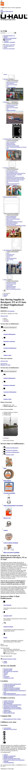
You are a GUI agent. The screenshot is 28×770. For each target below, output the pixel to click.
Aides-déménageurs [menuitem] (7, 250)
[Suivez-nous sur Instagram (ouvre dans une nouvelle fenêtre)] (4, 734)
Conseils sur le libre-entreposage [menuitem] (12, 183)
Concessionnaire (7, 728)
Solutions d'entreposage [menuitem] (11, 224)
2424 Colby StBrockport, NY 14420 (5, 364)
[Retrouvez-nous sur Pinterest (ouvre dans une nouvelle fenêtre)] (4, 737)
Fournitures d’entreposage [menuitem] (11, 185)
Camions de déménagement (9, 334)
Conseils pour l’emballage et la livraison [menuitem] (16, 147)
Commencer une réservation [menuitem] (12, 82)
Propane (9, 279)
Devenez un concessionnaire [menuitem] (9, 38)
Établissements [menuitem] (7, 39)
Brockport (5, 294)
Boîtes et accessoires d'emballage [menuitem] (10, 196)
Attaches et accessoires (8, 702)
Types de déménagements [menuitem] (11, 258)
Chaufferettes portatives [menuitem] (11, 286)
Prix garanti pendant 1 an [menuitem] (9, 35)
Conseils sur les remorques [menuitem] (11, 84)
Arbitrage (5, 754)
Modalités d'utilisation (8, 757)
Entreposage (12, 167)
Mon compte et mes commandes (10, 671)
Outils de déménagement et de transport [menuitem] (14, 221)
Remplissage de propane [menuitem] (11, 282)
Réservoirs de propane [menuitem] (10, 287)
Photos (6, 321)
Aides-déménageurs (16, 250)
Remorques (11, 79)
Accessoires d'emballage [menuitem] (11, 217)
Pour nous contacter (7, 668)
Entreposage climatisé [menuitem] (10, 175)
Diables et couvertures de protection (11, 689)
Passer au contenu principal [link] (7, 11)
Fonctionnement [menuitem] (9, 255)
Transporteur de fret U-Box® (10, 729)
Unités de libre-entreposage (9, 693)
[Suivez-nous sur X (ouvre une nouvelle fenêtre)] (4, 741)
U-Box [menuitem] (7, 138)
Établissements (8, 762)
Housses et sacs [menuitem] (9, 220)
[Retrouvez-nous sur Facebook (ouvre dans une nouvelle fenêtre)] (4, 732)
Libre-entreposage (7, 605)
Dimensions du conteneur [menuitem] (11, 149)
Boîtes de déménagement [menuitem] (11, 216)
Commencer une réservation (12, 105)
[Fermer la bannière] (2, 1)
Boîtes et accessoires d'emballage (11, 213)
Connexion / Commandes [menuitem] (9, 42)
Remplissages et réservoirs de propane (12, 707)
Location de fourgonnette (9, 685)
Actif (2, 10)
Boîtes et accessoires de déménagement (12, 704)
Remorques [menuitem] (5, 79)
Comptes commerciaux (8, 700)
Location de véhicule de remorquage (11, 688)
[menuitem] (16, 105)
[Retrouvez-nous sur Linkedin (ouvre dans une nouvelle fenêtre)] (4, 739)
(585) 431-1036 (4, 316)
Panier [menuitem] (7, 41)
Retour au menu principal (12, 80)
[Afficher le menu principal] (2, 13)
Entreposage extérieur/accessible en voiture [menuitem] (15, 179)
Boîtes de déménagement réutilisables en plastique (14, 694)
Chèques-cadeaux (7, 711)
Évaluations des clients (8, 677)
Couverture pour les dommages (10, 706)
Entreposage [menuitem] (6, 167)
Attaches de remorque (8, 626)
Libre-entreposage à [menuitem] (12, 172)
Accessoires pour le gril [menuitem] (11, 283)
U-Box (16, 138)
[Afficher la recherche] (4, 31)
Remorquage (6, 102)
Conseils (5, 674)
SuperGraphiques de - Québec (12, 719)
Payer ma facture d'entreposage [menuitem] (12, 181)
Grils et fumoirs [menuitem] (9, 285)
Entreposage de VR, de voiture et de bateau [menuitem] (15, 177)
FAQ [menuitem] (7, 85)
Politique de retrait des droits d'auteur (11, 758)
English (5, 661)
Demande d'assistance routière (9, 659)
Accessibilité (6, 676)
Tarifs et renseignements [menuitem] (11, 141)
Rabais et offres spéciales (9, 712)
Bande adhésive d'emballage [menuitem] (12, 222)
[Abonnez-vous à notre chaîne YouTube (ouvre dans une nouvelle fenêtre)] (4, 743)
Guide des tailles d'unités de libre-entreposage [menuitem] (15, 178)
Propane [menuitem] (5, 279)
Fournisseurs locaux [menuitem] (10, 254)
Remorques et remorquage (9, 341)
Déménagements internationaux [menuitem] (12, 145)
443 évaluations (10, 311)
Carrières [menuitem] (5, 36)
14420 (4, 296)
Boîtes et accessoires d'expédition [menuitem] (13, 219)
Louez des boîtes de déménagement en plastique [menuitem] (16, 225)
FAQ (4, 675)
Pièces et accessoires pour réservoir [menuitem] (13, 289)
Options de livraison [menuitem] (10, 143)
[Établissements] (6, 31)
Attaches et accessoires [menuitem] (10, 87)
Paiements (5, 672)
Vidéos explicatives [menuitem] (10, 83)
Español (5, 662)
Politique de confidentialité (9, 756)
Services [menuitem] (8, 257)
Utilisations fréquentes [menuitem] (10, 144)
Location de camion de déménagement (12, 684)
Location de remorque (8, 686)
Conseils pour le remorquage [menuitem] (12, 107)
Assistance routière (7, 670)
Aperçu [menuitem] (7, 253)
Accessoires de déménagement (9, 327)
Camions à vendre (7, 355)
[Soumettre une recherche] (15, 33)
